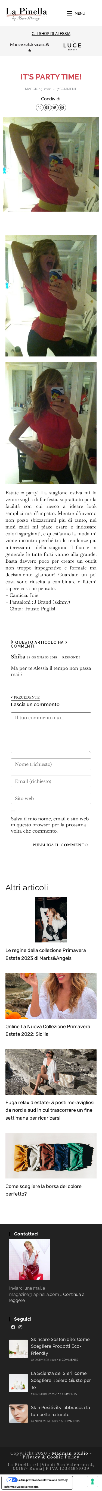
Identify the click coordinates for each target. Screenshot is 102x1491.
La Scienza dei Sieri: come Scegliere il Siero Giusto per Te (61, 1380)
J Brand (42, 602)
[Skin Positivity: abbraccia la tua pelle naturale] (18, 1413)
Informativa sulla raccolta (21, 1486)
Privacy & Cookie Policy (51, 1457)
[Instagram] (20, 1327)
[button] (40, 107)
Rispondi (71, 657)
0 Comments (68, 1359)
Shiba (18, 657)
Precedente (27, 697)
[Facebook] (13, 1327)
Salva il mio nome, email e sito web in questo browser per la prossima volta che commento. (50, 825)
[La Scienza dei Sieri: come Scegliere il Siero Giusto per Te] (18, 1383)
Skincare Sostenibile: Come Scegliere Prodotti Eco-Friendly (60, 1346)
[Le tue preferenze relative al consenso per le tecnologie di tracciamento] (92, 1481)
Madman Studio (69, 1453)
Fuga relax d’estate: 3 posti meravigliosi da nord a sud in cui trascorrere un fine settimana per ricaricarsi (49, 1110)
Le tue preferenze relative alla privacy (42, 1480)
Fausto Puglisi (40, 609)
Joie (34, 595)
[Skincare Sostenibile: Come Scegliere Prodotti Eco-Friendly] (18, 1349)
